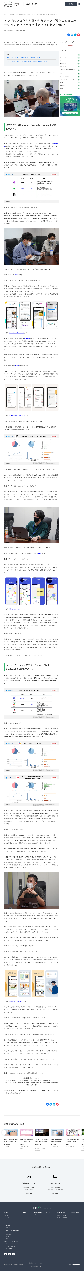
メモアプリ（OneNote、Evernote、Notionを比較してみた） (23, 57)
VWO (6, 1238)
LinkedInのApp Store (15, 1001)
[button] (80, 1132)
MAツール (62, 85)
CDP (61, 74)
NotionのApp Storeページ (17, 416)
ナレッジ (11, 14)
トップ (5, 14)
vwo (28, 1146)
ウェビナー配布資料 (62, 1217)
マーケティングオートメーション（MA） (68, 70)
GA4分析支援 (8, 1248)
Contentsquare (9, 1220)
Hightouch (63, 60)
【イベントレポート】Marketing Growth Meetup (42, 1141)
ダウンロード (29, 1193)
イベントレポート (39, 1146)
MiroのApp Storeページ (16, 609)
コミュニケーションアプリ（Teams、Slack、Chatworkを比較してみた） (27, 61)
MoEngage (63, 63)
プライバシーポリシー (45, 1263)
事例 (24, 1212)
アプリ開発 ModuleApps (35, 1266)
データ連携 (63, 66)
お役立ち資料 (61, 1212)
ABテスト (22, 1148)
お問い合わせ (71, 4)
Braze (61, 88)
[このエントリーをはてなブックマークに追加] (75, 34)
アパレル (58, 1146)
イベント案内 (23, 1146)
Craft (16, 275)
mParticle (7, 1227)
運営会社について (33, 1263)
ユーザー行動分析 (64, 76)
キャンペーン (75, 1212)
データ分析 (63, 57)
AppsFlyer (37, 1150)
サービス (6, 1212)
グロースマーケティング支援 (12, 1244)
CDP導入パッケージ (10, 1246)
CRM (61, 82)
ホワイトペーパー (61, 1215)
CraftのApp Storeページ (16, 333)
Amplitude (62, 55)
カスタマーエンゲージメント (67, 79)
